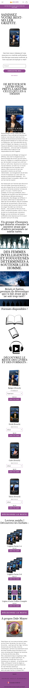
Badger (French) (14, 388)
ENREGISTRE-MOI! (14, 71)
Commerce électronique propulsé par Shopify (14, 686)
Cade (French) (14, 460)
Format (14, 390)
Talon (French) (14, 497)
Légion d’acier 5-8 (14, 574)
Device (14, 427)
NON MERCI (14, 75)
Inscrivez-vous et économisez (14, 678)
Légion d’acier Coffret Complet (14, 601)
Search (14, 674)
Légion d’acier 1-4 (15, 546)
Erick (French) (14, 424)
